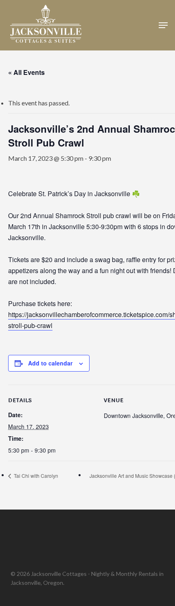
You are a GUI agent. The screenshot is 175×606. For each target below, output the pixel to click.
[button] (163, 25)
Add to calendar (50, 363)
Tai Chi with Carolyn (35, 475)
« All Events (26, 72)
